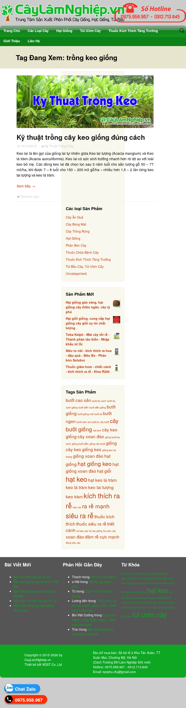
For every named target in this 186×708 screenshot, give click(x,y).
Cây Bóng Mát (76, 224)
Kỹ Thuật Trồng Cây (59, 146)
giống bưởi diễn (80, 443)
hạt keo (76, 479)
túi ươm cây (109, 531)
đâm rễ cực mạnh (102, 536)
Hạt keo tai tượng (103, 577)
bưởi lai (98, 414)
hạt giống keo (95, 463)
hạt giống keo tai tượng (133, 592)
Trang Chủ (11, 30)
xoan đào (75, 536)
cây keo (97, 430)
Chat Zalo (25, 689)
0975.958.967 (29, 699)
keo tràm (74, 496)
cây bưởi (104, 422)
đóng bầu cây (73, 542)
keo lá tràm (76, 487)
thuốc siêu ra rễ (91, 524)
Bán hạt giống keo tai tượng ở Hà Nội (93, 631)
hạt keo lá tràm (102, 480)
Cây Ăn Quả (74, 217)
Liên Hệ (34, 40)
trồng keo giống (166, 602)
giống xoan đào (88, 456)
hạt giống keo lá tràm (163, 583)
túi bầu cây (82, 531)
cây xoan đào (91, 436)
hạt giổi (104, 471)
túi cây (137, 607)
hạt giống (131, 583)
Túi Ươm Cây (90, 30)
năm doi (77, 507)
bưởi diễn (83, 407)
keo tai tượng (101, 487)
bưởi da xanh (99, 401)
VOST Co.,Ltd (52, 664)
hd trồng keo (147, 578)
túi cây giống (95, 531)
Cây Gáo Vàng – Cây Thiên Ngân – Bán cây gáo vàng (94, 620)
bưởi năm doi (84, 422)
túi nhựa (146, 607)
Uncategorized (76, 273)
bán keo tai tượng (130, 573)
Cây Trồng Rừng (78, 231)
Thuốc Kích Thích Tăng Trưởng (133, 30)
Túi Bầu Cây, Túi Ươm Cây (85, 266)
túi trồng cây (164, 607)
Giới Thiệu (11, 40)
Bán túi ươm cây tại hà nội (32, 577)
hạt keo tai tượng (143, 598)
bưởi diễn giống (97, 407)
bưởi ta (95, 422)
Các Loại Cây (38, 30)
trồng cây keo (149, 602)
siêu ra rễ (79, 515)
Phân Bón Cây (76, 245)
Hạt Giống (64, 30)
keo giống (158, 598)
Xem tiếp (26, 186)
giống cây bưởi (97, 443)
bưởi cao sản (78, 400)
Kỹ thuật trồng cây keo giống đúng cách (81, 137)
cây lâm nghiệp (149, 573)
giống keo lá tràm (130, 578)
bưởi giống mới (85, 414)
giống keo (91, 449)
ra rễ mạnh (96, 506)
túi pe (154, 607)
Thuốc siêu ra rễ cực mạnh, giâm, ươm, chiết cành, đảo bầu (94, 605)
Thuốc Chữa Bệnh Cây (82, 252)
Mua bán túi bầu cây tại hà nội (35, 600)
